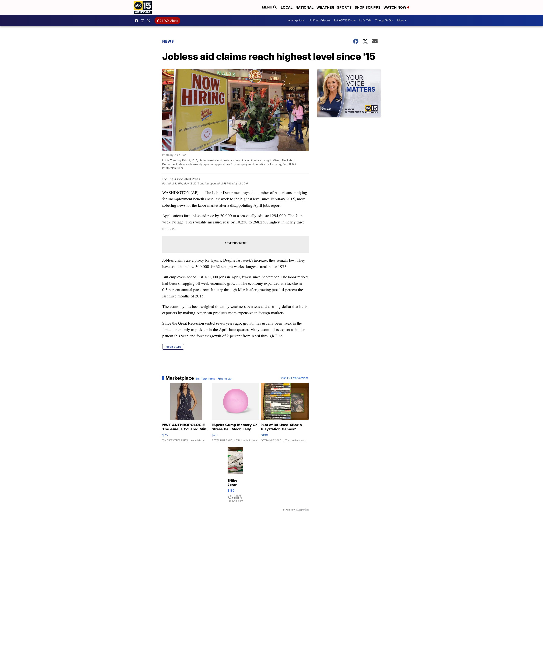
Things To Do (384, 20)
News (168, 41)
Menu (267, 7)
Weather (325, 7)
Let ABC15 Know (344, 20)
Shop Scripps (368, 7)
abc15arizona (143, 20)
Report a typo (173, 346)
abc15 (137, 20)
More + (401, 20)
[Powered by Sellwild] (302, 509)
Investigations (296, 20)
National (304, 7)
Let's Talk (365, 20)
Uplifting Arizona (319, 20)
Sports (344, 7)
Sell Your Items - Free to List (214, 378)
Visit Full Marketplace (295, 378)
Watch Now (395, 7)
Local (286, 7)
